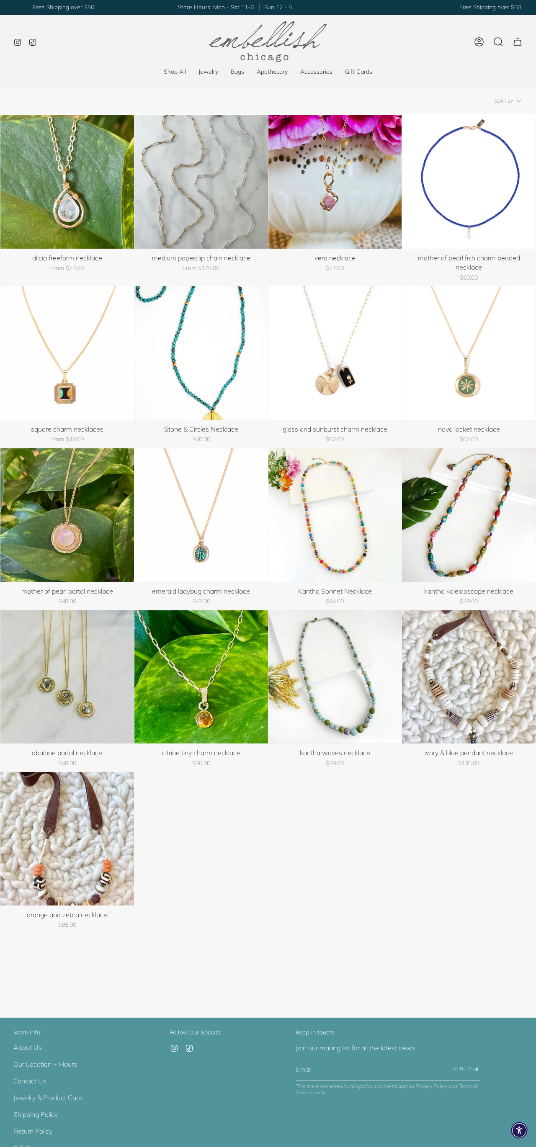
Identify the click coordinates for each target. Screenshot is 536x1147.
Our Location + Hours (45, 1064)
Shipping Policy (35, 1114)
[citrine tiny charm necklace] (201, 677)
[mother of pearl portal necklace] (67, 515)
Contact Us (29, 1081)
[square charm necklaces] (67, 353)
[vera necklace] (335, 182)
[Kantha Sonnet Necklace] (335, 515)
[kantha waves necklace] (335, 677)
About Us (27, 1047)
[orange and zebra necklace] (67, 838)
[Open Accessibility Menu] (519, 1130)
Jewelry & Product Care (47, 1097)
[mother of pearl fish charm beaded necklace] (469, 182)
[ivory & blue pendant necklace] (469, 677)
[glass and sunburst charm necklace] (335, 353)
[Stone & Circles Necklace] (201, 353)
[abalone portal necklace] (67, 677)
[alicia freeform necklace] (67, 182)
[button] (208, 72)
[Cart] (517, 42)
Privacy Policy (431, 1086)
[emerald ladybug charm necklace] (201, 515)
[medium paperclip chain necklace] (201, 182)
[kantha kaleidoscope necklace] (469, 515)
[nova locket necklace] (469, 353)
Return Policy (32, 1131)
